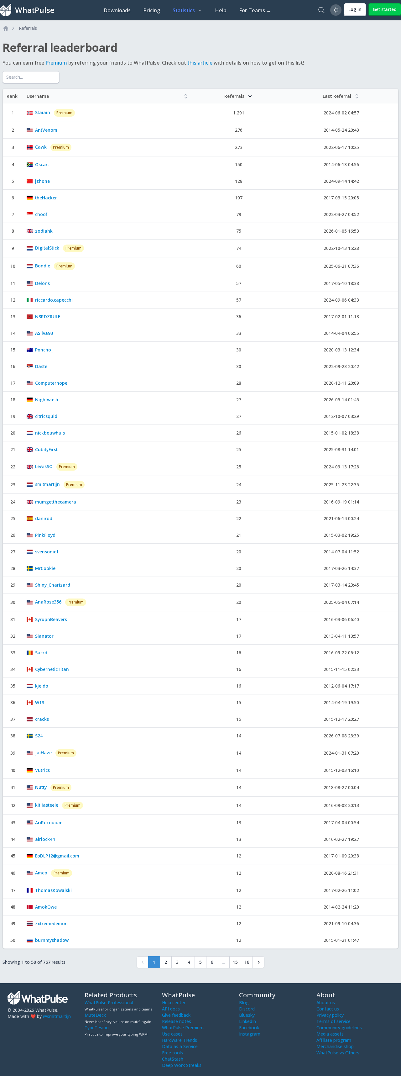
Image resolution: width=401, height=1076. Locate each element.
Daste (41, 366)
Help (221, 10)
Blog (244, 1002)
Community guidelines (339, 1028)
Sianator (44, 636)
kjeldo (41, 686)
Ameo (41, 873)
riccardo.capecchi (54, 300)
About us (325, 1002)
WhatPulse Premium (183, 1028)
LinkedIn (247, 1021)
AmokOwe (46, 907)
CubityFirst (46, 449)
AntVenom (46, 130)
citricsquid (46, 416)
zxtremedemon (51, 923)
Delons (42, 283)
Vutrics (42, 770)
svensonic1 (47, 552)
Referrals (28, 28)
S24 (39, 736)
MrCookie (45, 568)
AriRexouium (49, 822)
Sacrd (41, 653)
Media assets (330, 1034)
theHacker (46, 198)
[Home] (6, 28)
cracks (42, 719)
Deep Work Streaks (181, 1065)
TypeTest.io (97, 1028)
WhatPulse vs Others (337, 1053)
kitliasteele (46, 805)
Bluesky (247, 1015)
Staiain (42, 112)
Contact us (327, 1009)
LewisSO (44, 466)
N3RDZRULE (47, 316)
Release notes (176, 1021)
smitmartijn (47, 484)
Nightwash (46, 400)
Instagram (249, 1034)
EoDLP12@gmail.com (57, 856)
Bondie (42, 266)
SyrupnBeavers (51, 619)
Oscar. (42, 164)
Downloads (117, 10)
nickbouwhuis (50, 433)
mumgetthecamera (55, 502)
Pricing (151, 10)
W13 (39, 702)
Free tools (172, 1053)
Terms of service (333, 1021)
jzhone (42, 181)
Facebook (249, 1028)
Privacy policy (330, 1015)
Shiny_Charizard (52, 585)
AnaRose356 (48, 602)
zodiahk (44, 231)
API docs (171, 1009)
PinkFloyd (45, 535)
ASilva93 (44, 333)
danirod (43, 518)
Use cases (172, 1034)
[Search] (321, 10)
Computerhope (51, 383)
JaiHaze (43, 753)
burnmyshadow (52, 940)
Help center (173, 1002)
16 (246, 962)
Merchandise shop (335, 1046)
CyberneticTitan (52, 669)
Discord (247, 1009)
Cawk (41, 147)
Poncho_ (44, 350)
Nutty (41, 787)
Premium (56, 62)
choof (41, 214)
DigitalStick (47, 248)
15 (235, 962)
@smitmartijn (57, 1016)
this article (199, 62)
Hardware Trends (179, 1040)
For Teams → (255, 10)
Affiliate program (333, 1040)
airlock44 (45, 839)
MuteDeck (95, 1015)
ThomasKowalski (53, 890)
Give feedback (176, 1015)
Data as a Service (180, 1046)
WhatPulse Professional (109, 1002)
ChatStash (172, 1059)
